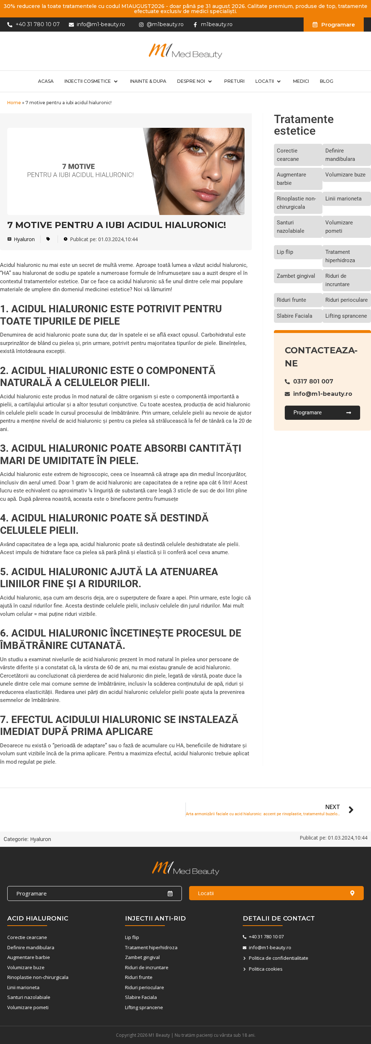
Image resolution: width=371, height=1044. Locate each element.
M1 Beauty (159, 1035)
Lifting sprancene (346, 316)
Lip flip (285, 252)
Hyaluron (24, 239)
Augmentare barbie (291, 178)
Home (14, 102)
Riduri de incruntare (337, 280)
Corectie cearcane (288, 154)
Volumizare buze (345, 174)
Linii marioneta (343, 198)
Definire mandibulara (340, 154)
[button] (92, 81)
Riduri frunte (291, 300)
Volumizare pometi (339, 226)
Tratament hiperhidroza (340, 256)
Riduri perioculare (346, 300)
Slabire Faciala (294, 316)
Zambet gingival (296, 276)
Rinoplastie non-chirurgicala (296, 202)
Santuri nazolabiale (290, 226)
